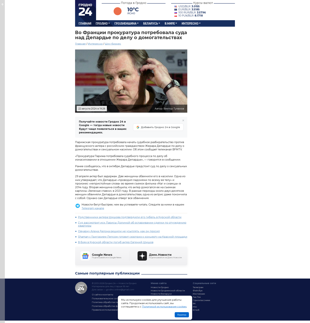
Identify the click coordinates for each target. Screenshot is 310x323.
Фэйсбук (197, 290)
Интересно (190, 23)
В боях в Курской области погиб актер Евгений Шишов (115, 242)
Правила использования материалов (112, 309)
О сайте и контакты (102, 294)
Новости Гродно (160, 287)
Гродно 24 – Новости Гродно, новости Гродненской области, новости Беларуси (85, 10)
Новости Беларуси (161, 293)
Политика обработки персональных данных (116, 302)
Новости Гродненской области (168, 290)
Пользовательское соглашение (109, 298)
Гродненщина (125, 23)
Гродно (102, 23)
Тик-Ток (197, 297)
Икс (195, 306)
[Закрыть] (183, 120)
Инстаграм (199, 293)
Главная (85, 23)
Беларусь (150, 23)
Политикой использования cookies (164, 306)
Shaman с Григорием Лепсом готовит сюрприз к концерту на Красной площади (132, 236)
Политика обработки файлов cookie (112, 306)
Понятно (181, 314)
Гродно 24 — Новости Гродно (81, 288)
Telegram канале (93, 208)
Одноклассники (201, 300)
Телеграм (198, 287)
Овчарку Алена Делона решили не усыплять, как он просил (119, 231)
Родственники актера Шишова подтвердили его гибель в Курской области (129, 217)
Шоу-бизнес (113, 43)
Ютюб (196, 310)
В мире (170, 23)
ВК (194, 303)
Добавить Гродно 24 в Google (160, 127)
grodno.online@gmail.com (120, 289)
